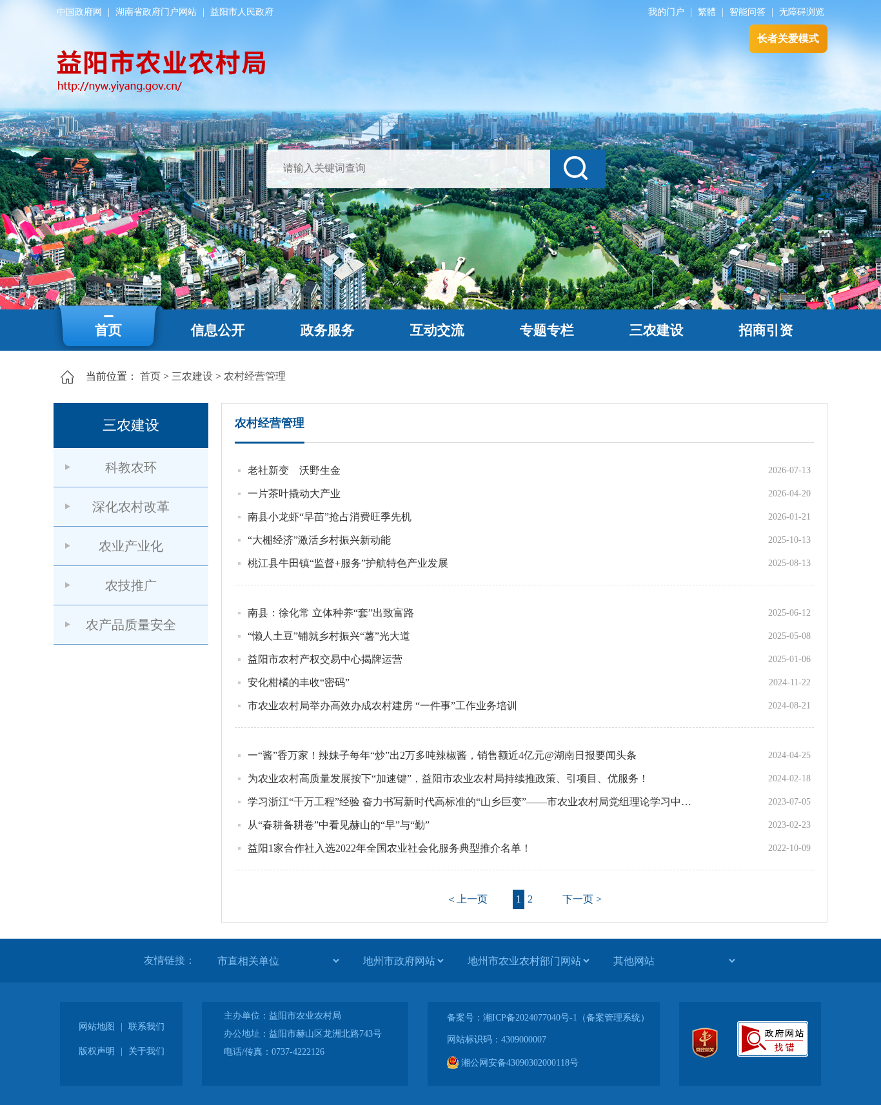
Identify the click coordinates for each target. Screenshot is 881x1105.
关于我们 (146, 1051)
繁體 (707, 12)
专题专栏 (547, 330)
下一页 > (582, 899)
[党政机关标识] (705, 1055)
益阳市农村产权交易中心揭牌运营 (325, 659)
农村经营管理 (255, 376)
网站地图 (97, 1027)
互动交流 (437, 330)
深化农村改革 (131, 507)
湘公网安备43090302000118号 (519, 1063)
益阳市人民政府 (241, 12)
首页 (108, 330)
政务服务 (328, 330)
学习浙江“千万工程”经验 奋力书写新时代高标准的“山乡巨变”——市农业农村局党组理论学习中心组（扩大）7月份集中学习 (473, 801)
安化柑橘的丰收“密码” (299, 682)
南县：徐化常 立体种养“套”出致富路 (331, 612)
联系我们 (146, 1027)
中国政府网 (79, 12)
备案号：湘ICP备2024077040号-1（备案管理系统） (548, 1017)
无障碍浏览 (801, 12)
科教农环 (131, 467)
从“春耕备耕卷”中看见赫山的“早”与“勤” (339, 824)
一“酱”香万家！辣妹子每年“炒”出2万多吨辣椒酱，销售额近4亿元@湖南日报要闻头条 (442, 755)
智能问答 (747, 12)
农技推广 (131, 585)
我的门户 (666, 12)
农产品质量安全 (131, 625)
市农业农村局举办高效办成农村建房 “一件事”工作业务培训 (382, 705)
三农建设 (656, 330)
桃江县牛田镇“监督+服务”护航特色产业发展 (348, 563)
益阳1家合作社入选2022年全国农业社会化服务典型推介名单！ (389, 848)
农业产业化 (131, 546)
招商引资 (766, 330)
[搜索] (578, 169)
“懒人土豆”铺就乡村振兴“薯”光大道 (329, 636)
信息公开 (218, 330)
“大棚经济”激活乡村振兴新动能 (319, 539)
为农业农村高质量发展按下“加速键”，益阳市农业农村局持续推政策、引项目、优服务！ (448, 778)
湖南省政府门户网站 (156, 12)
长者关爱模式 (788, 38)
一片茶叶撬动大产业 (294, 493)
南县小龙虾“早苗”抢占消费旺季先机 (329, 516)
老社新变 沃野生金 (294, 470)
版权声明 (97, 1051)
